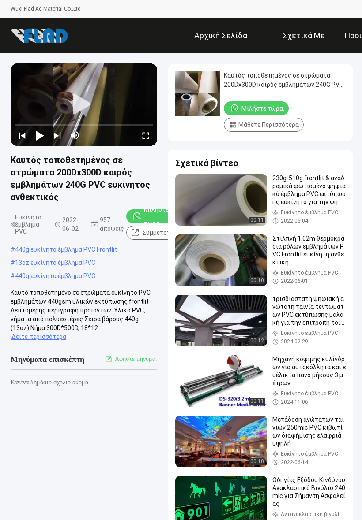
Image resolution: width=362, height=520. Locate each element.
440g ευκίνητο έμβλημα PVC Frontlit (66, 249)
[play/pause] (40, 135)
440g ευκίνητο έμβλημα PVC (55, 275)
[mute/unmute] (75, 135)
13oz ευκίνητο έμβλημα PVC (55, 262)
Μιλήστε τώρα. (156, 216)
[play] (84, 104)
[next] (57, 135)
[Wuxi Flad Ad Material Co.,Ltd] (39, 35)
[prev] (22, 135)
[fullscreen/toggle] (146, 135)
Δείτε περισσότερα (38, 336)
